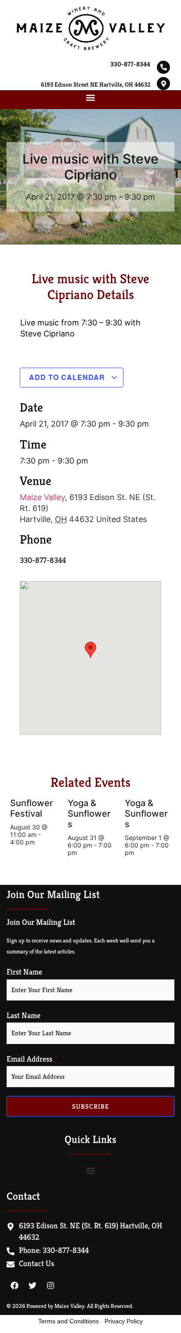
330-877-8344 (130, 64)
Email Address (29, 1059)
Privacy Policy (124, 1321)
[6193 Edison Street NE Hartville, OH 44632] (163, 83)
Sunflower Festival (31, 808)
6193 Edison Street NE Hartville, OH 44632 (95, 84)
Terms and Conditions (68, 1321)
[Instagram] (50, 1285)
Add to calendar (68, 377)
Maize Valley (42, 497)
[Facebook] (14, 1285)
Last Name (23, 1015)
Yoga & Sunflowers (89, 813)
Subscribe (90, 1106)
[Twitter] (32, 1285)
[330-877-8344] (163, 67)
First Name (24, 972)
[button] (90, 97)
